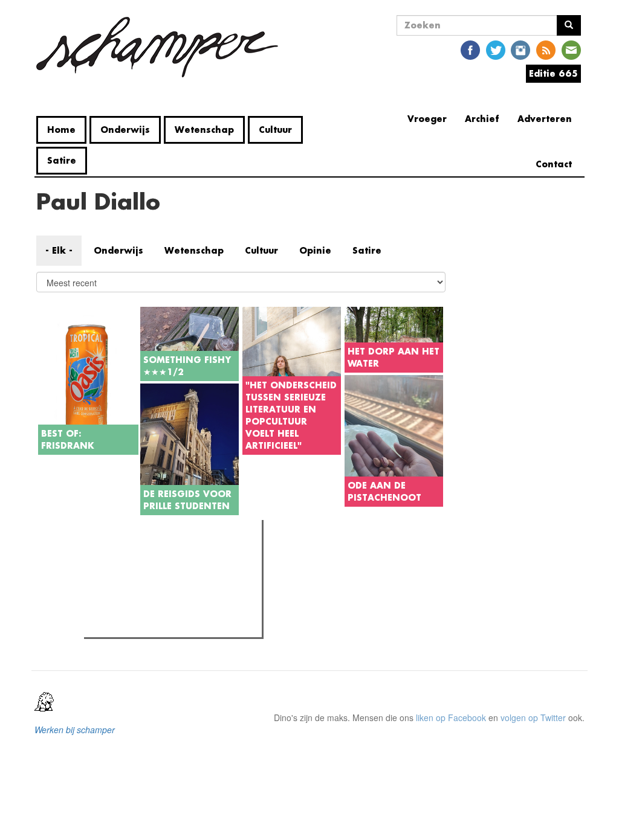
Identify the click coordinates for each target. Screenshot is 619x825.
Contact (554, 164)
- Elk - (59, 250)
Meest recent (192, 556)
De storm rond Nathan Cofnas (165, 609)
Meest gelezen (125, 556)
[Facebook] (470, 49)
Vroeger (427, 118)
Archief (482, 118)
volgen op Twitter (533, 717)
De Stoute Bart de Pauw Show (165, 624)
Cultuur (275, 129)
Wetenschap (204, 129)
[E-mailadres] (571, 49)
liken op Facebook (451, 717)
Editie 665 (553, 73)
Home (61, 129)
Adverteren (544, 118)
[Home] (161, 47)
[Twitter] (495, 49)
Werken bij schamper (74, 730)
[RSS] (546, 49)
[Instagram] (520, 49)
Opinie (315, 250)
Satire (61, 160)
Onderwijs (125, 129)
